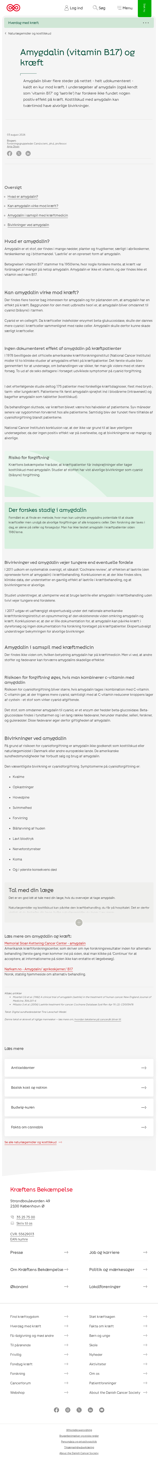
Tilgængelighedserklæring (79, 1447)
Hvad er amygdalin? (23, 196)
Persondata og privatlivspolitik (79, 1441)
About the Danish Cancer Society (114, 1392)
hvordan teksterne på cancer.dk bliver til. (97, 1019)
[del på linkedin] (28, 153)
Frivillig (15, 1354)
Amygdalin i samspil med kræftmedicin (38, 215)
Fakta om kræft (101, 1326)
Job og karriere (104, 1252)
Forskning (17, 1373)
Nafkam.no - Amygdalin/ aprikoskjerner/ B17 (39, 969)
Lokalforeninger (105, 1286)
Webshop (17, 1392)
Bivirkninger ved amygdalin (28, 225)
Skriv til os (24, 1223)
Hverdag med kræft (25, 1326)
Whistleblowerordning (79, 1429)
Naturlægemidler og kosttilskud (29, 33)
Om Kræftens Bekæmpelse (36, 1269)
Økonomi (19, 1286)
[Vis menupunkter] (79, 23)
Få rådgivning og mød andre (32, 1335)
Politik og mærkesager (112, 1269)
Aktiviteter (97, 1364)
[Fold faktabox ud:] (79, 922)
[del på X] (18, 153)
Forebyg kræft (21, 1364)
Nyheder (95, 1354)
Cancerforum (20, 1383)
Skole (93, 1345)
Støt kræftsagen (102, 1316)
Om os (94, 1373)
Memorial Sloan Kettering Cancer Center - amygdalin (45, 943)
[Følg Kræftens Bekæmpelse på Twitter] (79, 1410)
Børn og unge (99, 1335)
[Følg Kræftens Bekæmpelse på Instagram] (67, 1410)
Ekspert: (11, 140)
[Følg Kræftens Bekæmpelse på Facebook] (56, 1410)
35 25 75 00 (25, 1217)
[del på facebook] (9, 153)
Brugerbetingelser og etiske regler (79, 1435)
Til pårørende (20, 1345)
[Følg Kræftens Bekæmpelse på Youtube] (101, 1410)
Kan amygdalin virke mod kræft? (33, 206)
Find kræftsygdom (24, 1316)
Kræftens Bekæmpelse (41, 1189)
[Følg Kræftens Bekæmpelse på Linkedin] (90, 1410)
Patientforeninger (102, 1383)
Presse (16, 1252)
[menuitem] (72, 7)
